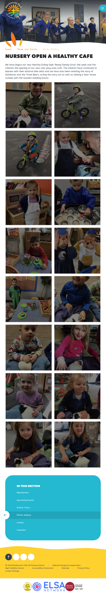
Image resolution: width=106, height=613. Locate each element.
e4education (75, 565)
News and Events (27, 49)
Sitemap (65, 568)
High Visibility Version (14, 568)
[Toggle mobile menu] (102, 8)
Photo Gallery (51, 49)
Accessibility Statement (43, 568)
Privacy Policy (83, 568)
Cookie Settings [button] (12, 571)
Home (8, 49)
